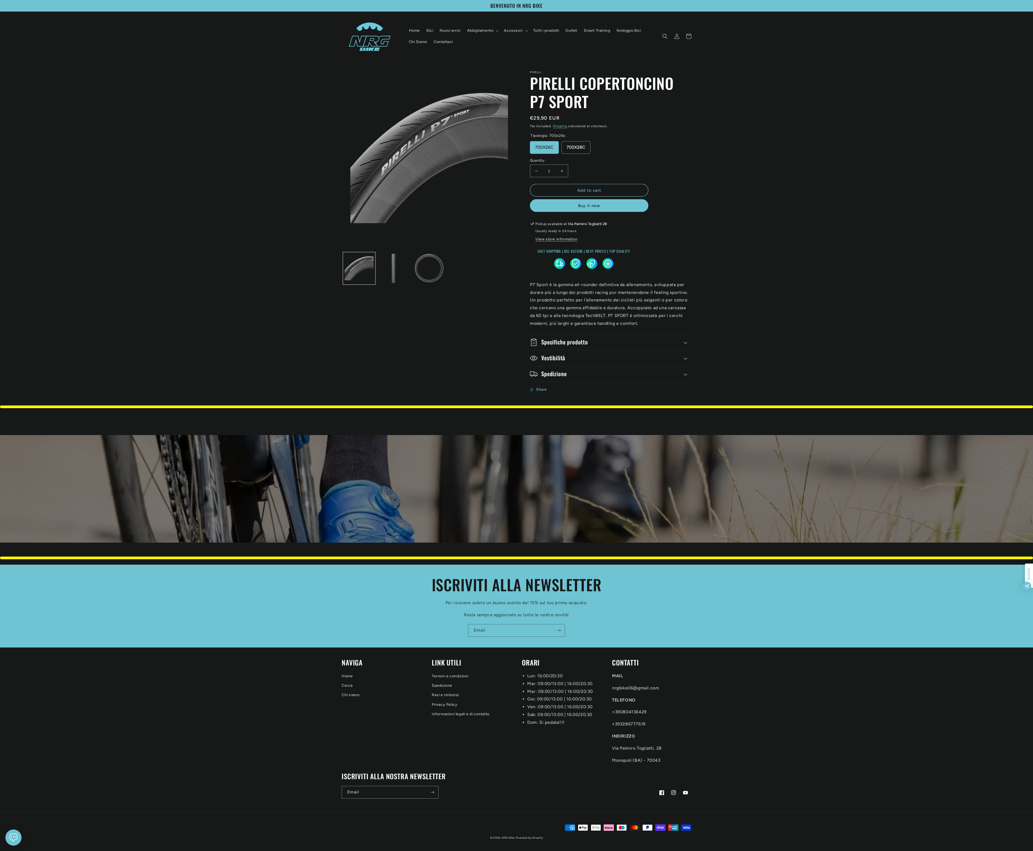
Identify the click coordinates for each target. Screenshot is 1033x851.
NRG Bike (508, 837)
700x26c (544, 147)
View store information (556, 239)
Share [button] (541, 389)
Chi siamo (350, 695)
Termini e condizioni (450, 676)
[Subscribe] (559, 630)
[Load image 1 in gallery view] (359, 268)
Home (347, 676)
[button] (482, 30)
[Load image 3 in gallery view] (429, 268)
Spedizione (442, 685)
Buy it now (589, 205)
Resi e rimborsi (445, 695)
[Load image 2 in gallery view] (394, 268)
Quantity (537, 160)
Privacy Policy (444, 704)
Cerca (347, 685)
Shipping (560, 126)
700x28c (576, 147)
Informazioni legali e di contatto (461, 714)
